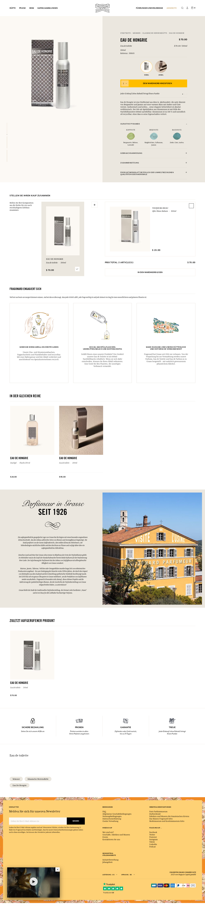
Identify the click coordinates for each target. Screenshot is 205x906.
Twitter (152, 835)
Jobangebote (107, 862)
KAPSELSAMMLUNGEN (48, 8)
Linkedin (153, 844)
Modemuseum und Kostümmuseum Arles (166, 821)
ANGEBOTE (172, 8)
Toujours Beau (160, 208)
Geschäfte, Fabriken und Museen (116, 835)
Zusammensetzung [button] (129, 163)
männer (16, 779)
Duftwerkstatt (155, 814)
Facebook (153, 832)
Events (105, 837)
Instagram (153, 840)
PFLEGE (22, 8)
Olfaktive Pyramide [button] (130, 124)
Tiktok (152, 842)
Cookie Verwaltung (110, 821)
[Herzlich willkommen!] (102, 8)
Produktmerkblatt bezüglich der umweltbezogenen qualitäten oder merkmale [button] (147, 173)
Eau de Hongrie (19, 785)
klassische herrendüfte (38, 779)
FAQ (104, 812)
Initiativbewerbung (110, 860)
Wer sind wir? (108, 832)
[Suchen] (182, 8)
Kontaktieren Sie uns (111, 840)
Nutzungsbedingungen (112, 816)
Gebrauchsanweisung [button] (131, 153)
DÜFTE (13, 8)
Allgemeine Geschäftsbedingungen (116, 814)
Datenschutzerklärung (111, 819)
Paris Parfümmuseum (158, 812)
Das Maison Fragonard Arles (161, 819)
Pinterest (153, 837)
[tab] (153, 124)
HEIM (31, 8)
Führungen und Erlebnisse (149, 8)
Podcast (152, 847)
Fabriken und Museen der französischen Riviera (169, 816)
